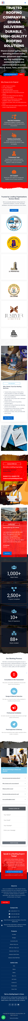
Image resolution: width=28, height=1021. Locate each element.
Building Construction (14, 139)
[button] (14, 778)
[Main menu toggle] (25, 2)
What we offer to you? (8, 788)
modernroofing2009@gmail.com (12, 478)
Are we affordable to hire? (9, 799)
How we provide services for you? (11, 794)
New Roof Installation (14, 120)
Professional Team (14, 157)
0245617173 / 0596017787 (11, 476)
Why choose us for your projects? (11, 783)
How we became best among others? (11, 778)
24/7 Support (14, 175)
